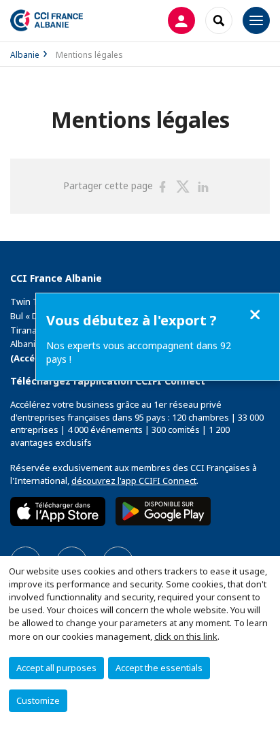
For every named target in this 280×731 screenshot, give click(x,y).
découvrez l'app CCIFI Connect (133, 480)
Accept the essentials (159, 668)
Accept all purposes (56, 668)
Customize (38, 700)
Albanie (24, 55)
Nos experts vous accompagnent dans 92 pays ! (138, 352)
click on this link (185, 636)
